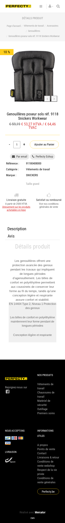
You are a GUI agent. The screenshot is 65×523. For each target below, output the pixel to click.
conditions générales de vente (49, 205)
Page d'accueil (14, 26)
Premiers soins (46, 413)
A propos (42, 445)
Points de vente (46, 449)
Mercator (40, 512)
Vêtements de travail (34, 25)
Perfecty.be (48, 491)
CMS (33, 518)
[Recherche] (58, 6)
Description (16, 229)
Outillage (42, 409)
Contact (41, 453)
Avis (11, 236)
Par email (21, 156)
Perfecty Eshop (44, 156)
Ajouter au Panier (44, 144)
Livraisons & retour (48, 457)
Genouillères (34, 31)
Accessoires (52, 25)
